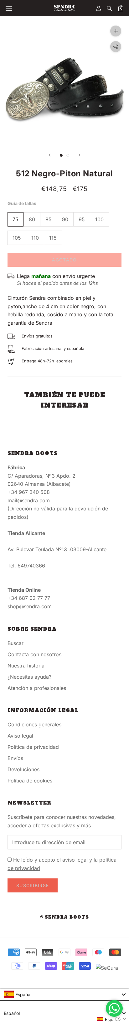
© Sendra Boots (64, 917)
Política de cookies (30, 780)
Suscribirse (32, 885)
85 (48, 219)
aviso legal (75, 860)
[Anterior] (49, 155)
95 (82, 219)
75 (15, 219)
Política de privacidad (33, 747)
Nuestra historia (26, 665)
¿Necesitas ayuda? (29, 677)
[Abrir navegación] (9, 8)
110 (35, 238)
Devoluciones (23, 769)
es (118, 1018)
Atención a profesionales (37, 688)
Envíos (15, 758)
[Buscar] (109, 8)
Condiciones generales (34, 724)
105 (17, 238)
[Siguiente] (79, 155)
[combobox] (64, 994)
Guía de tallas (22, 203)
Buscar (15, 643)
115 (53, 238)
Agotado (64, 259)
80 (32, 219)
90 (65, 219)
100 (99, 219)
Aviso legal (20, 736)
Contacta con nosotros (34, 654)
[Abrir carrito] (120, 8)
